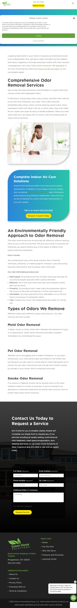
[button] (74, 18)
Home (45, 542)
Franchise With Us (17, 587)
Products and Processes (53, 555)
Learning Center (49, 559)
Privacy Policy (15, 583)
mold (65, 329)
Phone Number (23, 481)
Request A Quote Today (38, 216)
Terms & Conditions (18, 591)
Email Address (48, 471)
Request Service (38, 5)
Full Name (21, 471)
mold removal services (38, 192)
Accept (38, 36)
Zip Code (46, 481)
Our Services (48, 547)
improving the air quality (49, 69)
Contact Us (14, 578)
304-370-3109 (38, 2)
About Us (13, 574)
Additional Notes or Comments (25, 490)
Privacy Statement (38, 40)
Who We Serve (49, 551)
